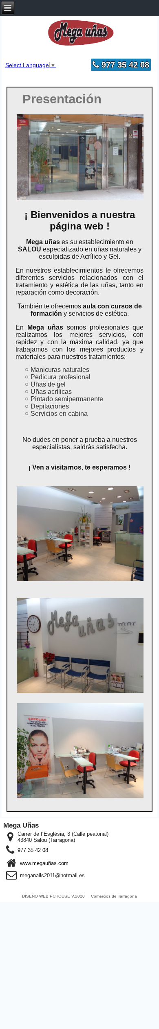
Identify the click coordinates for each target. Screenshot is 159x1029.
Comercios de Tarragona (114, 896)
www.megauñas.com (44, 863)
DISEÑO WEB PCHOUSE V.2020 (53, 896)
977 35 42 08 (124, 64)
